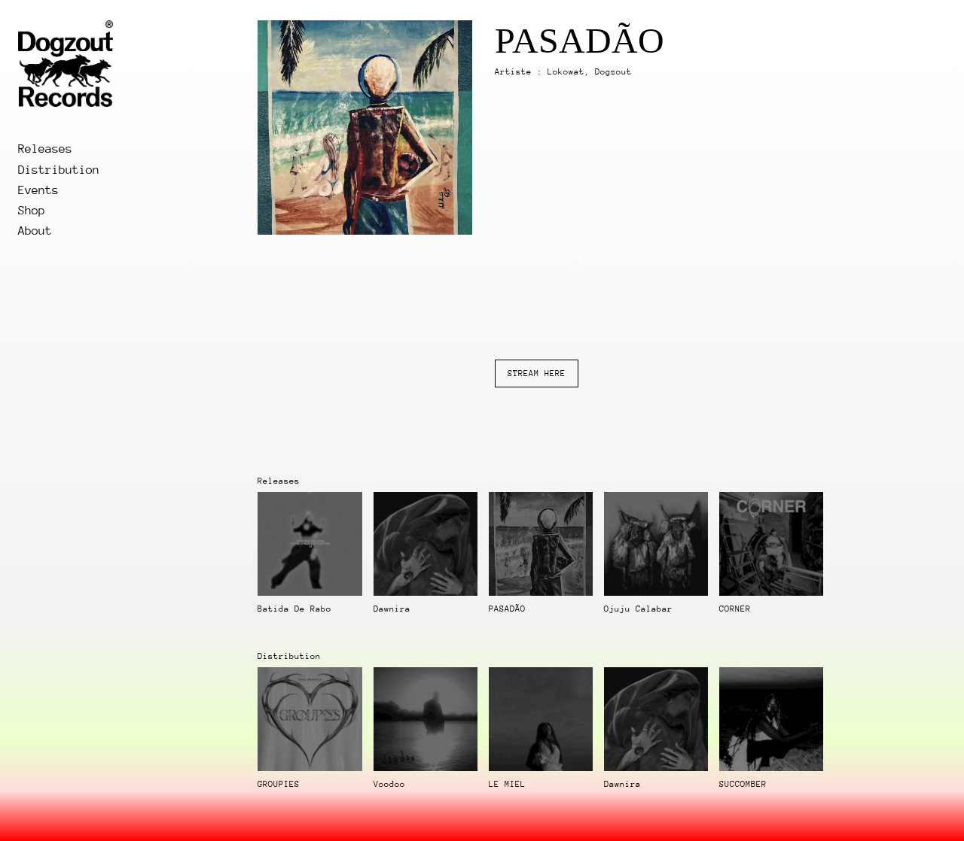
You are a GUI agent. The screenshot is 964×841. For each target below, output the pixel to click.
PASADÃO (507, 609)
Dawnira (392, 609)
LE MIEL (507, 784)
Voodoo (389, 784)
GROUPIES (279, 784)
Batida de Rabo (294, 609)
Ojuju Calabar (638, 609)
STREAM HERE (537, 373)
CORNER (735, 609)
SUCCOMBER (743, 784)
